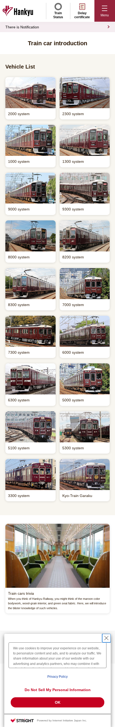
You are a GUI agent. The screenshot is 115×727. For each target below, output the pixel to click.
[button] (104, 11)
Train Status (58, 15)
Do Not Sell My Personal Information (58, 690)
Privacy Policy (57, 677)
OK (57, 702)
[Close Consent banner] (106, 638)
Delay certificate (82, 15)
